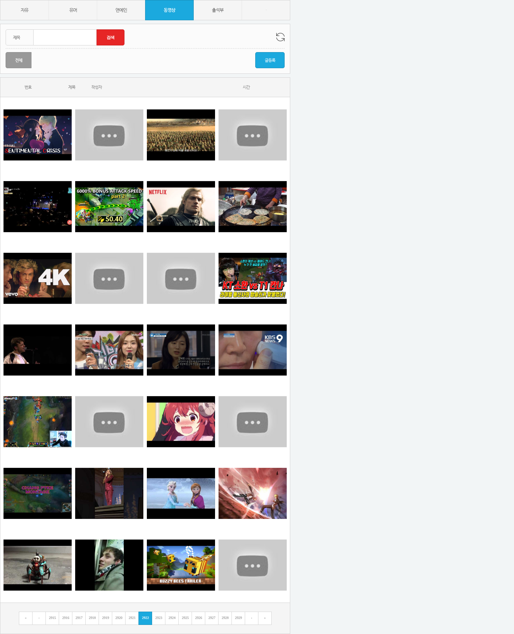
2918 (92, 618)
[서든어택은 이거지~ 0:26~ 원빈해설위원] (181, 278)
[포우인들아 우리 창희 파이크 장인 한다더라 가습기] (37, 493)
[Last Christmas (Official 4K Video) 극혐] (37, 278)
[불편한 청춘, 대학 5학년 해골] (181, 350)
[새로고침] (280, 37)
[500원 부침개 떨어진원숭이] (253, 206)
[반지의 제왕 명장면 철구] (181, 135)
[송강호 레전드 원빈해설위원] (37, 206)
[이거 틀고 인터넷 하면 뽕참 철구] (253, 493)
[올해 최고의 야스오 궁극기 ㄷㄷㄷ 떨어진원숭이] (253, 421)
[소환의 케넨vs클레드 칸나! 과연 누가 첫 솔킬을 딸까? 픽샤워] (253, 278)
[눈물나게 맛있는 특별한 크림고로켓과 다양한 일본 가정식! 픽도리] (253, 565)
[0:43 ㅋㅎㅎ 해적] (109, 206)
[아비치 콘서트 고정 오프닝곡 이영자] (37, 350)
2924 (172, 618)
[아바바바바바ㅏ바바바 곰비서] (181, 421)
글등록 (270, 60)
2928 (225, 618)
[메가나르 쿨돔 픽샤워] (37, 421)
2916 (65, 618)
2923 (158, 618)
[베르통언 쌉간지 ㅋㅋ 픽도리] (253, 135)
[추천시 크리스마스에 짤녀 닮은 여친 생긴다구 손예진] (37, 135)
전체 (18, 60)
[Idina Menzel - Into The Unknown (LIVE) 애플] (109, 493)
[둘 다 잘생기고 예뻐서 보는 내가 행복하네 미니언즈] (109, 350)
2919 (105, 618)
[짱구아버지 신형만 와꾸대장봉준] (109, 278)
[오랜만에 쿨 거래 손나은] (109, 565)
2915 (52, 618)
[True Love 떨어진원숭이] (181, 493)
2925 (185, 618)
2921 (132, 618)
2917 (79, 618)
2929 (238, 618)
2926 (198, 618)
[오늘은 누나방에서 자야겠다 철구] (37, 565)
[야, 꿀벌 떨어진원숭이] (181, 565)
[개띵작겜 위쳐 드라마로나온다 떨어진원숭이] (181, 206)
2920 (118, 618)
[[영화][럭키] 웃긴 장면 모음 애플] (109, 421)
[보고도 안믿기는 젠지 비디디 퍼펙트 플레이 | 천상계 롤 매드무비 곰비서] (109, 135)
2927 (211, 618)
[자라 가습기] (253, 350)
